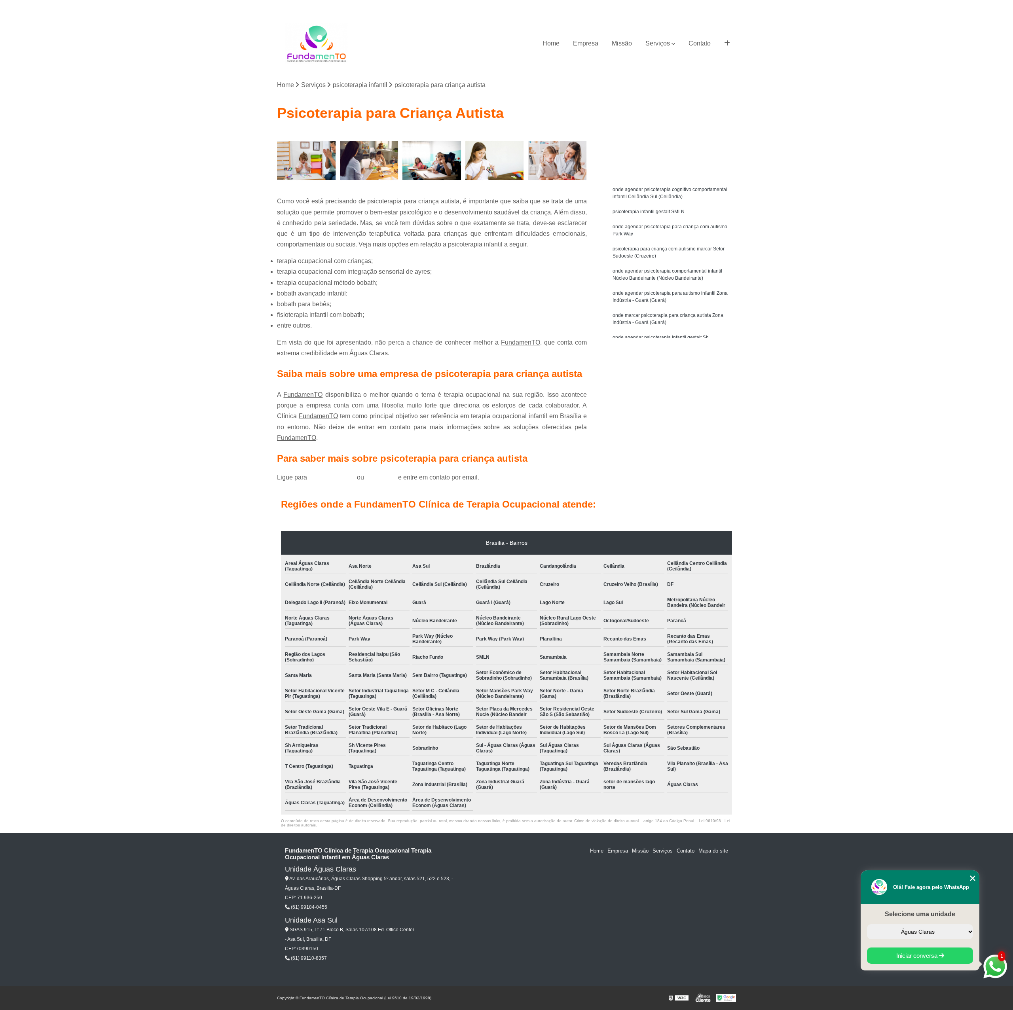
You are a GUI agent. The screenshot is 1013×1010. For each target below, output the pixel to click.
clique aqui (381, 477)
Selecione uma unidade (920, 914)
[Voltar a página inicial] (316, 43)
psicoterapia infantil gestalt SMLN (649, 211)
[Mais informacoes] (727, 43)
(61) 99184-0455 (333, 477)
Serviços (657, 43)
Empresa (585, 43)
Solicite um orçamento (673, 138)
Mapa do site (713, 851)
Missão (622, 43)
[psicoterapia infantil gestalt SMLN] (369, 160)
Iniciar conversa (917, 955)
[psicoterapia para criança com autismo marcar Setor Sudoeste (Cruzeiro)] (494, 160)
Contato (700, 43)
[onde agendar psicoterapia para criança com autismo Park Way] (431, 160)
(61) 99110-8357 (308, 958)
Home (551, 43)
